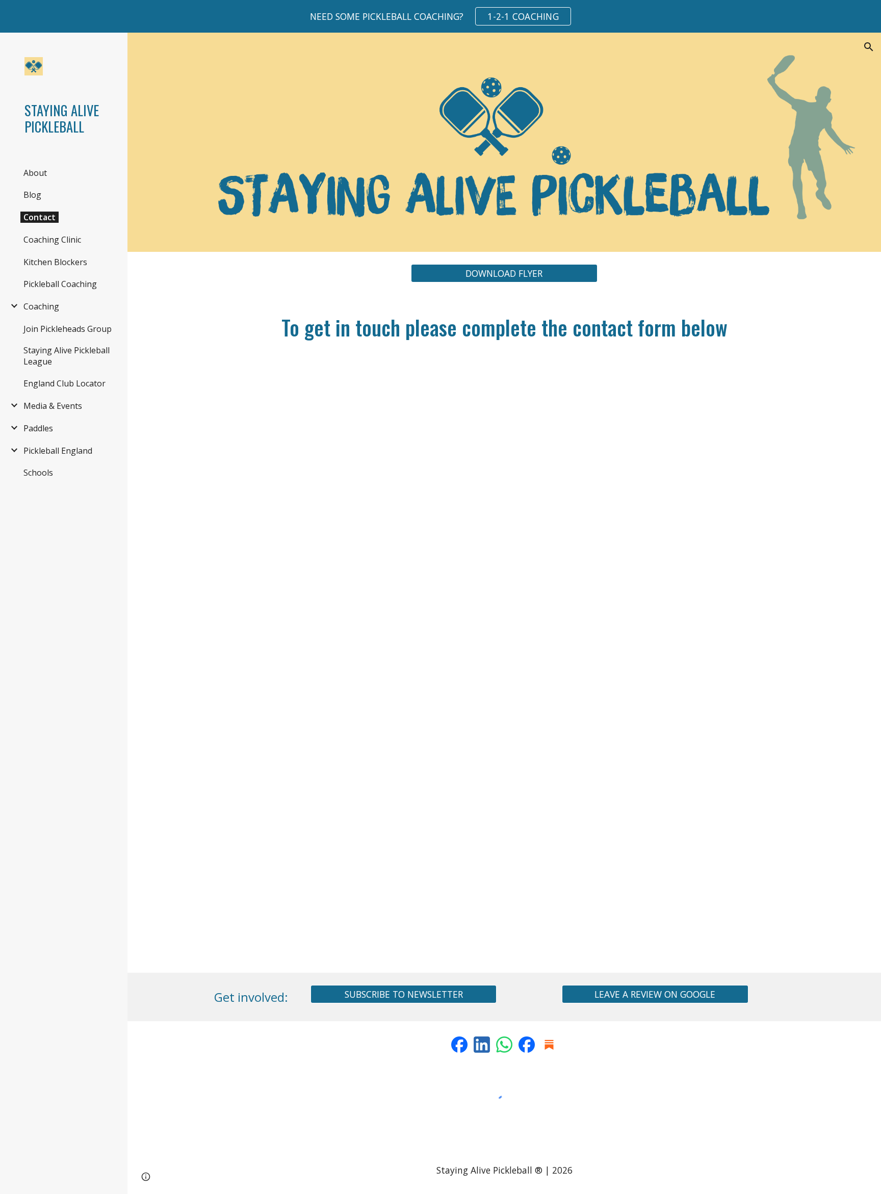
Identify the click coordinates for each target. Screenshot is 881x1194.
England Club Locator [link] (64, 383)
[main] (504, 327)
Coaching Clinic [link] (52, 239)
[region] (440, 16)
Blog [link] (32, 194)
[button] (869, 47)
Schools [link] (38, 472)
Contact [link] (39, 217)
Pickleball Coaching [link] (60, 284)
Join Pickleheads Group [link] (67, 328)
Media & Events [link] (52, 405)
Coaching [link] (41, 306)
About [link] (35, 172)
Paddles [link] (38, 428)
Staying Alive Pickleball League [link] (66, 356)
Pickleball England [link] (57, 450)
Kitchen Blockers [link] (55, 262)
